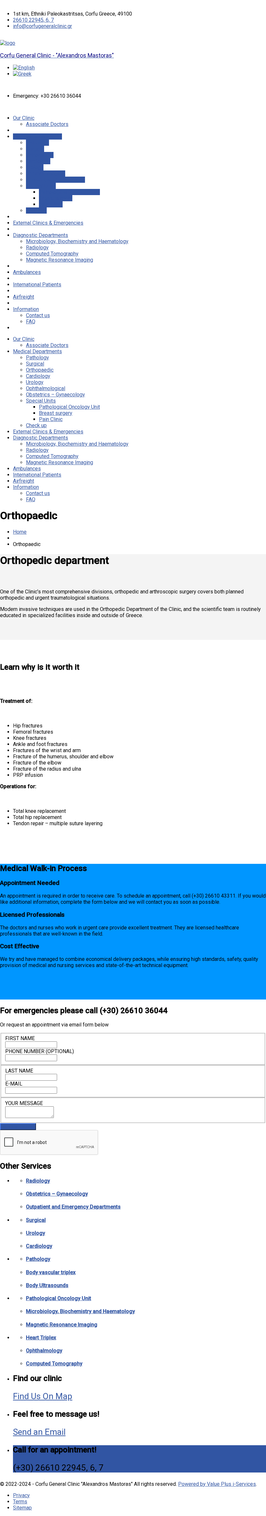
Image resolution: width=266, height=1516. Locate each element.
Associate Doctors (47, 124)
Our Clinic (23, 118)
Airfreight (23, 297)
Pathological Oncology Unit (69, 192)
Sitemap (22, 1508)
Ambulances (27, 272)
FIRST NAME (20, 1038)
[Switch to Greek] (22, 74)
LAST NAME (19, 1071)
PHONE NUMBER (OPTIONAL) (39, 1051)
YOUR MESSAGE (24, 1103)
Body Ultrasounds (47, 1285)
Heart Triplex (41, 1338)
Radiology (37, 247)
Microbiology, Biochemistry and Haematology (77, 241)
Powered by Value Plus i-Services (217, 1484)
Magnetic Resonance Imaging (59, 260)
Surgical (35, 149)
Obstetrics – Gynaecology (55, 180)
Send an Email (39, 1432)
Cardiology (38, 161)
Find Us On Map (42, 1396)
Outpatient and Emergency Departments (73, 1207)
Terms (20, 1501)
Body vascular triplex (51, 1272)
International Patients (37, 284)
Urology (34, 167)
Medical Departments (37, 136)
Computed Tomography (52, 254)
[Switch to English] (24, 68)
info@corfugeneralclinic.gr (42, 26)
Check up (36, 210)
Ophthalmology (44, 1351)
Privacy (21, 1495)
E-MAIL (13, 1084)
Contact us (38, 315)
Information (26, 309)
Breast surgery (55, 198)
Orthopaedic (40, 155)
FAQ (30, 321)
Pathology (37, 143)
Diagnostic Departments (40, 235)
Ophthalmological (45, 173)
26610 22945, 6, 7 (33, 20)
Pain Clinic (51, 204)
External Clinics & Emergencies (48, 223)
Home (20, 532)
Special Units (41, 186)
